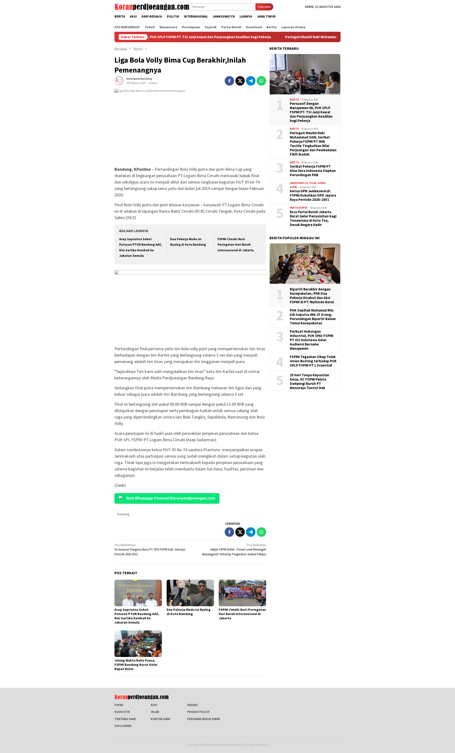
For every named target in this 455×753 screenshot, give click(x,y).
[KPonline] (151, 7)
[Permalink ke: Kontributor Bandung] (119, 80)
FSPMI (118, 705)
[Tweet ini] (240, 81)
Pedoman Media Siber (203, 719)
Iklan (155, 712)
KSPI (154, 705)
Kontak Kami (160, 719)
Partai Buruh (299, 207)
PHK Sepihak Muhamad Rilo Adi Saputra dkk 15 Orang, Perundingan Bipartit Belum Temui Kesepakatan (313, 316)
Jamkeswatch (299, 183)
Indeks (192, 705)
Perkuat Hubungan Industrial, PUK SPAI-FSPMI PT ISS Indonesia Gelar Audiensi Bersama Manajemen (311, 340)
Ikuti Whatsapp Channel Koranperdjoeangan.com (170, 498)
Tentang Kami (125, 719)
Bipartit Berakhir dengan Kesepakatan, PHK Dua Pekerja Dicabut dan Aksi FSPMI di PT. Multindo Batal (312, 295)
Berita (294, 99)
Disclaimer (123, 726)
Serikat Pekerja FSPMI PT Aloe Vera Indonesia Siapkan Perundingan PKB (313, 170)
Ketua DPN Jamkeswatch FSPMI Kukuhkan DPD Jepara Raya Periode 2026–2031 (313, 195)
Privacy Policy (198, 712)
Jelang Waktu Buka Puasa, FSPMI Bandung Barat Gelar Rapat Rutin (136, 664)
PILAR (312, 183)
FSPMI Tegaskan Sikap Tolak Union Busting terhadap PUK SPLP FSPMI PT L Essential (313, 361)
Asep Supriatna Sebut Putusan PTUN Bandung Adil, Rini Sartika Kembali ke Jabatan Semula (136, 615)
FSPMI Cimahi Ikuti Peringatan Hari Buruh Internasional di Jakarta (236, 244)
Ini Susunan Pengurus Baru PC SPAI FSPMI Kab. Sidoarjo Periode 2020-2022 (150, 549)
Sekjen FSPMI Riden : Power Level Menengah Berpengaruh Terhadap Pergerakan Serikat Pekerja (234, 549)
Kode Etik (122, 712)
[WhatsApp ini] (261, 81)
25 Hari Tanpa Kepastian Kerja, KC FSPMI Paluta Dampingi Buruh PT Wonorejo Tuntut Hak (309, 381)
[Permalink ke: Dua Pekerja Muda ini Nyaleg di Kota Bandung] (190, 593)
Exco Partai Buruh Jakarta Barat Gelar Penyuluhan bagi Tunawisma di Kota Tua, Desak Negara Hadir (313, 218)
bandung (123, 514)
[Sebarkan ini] (229, 81)
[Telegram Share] (250, 81)
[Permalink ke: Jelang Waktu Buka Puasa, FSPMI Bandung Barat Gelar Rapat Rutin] (138, 643)
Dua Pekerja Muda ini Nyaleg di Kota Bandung (188, 611)
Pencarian (264, 7)
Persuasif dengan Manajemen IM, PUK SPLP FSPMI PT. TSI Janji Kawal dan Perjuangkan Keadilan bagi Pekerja (162, 37)
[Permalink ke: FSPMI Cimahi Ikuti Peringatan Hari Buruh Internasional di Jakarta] (242, 593)
